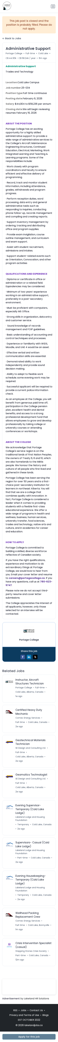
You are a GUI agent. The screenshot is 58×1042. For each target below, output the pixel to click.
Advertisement (11, 998)
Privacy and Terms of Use (24, 1015)
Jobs (23, 1010)
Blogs (45, 1015)
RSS (15, 1010)
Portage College (14, 53)
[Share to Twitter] (35, 657)
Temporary (23, 824)
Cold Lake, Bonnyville (38, 925)
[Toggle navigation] (53, 6)
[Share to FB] (23, 657)
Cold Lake (43, 53)
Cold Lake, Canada (37, 722)
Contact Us (36, 1010)
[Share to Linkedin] (29, 657)
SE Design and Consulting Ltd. (30, 747)
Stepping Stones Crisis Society (31, 951)
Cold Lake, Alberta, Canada (29, 691)
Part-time (22, 857)
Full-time (30, 53)
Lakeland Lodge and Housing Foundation (30, 818)
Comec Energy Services (27, 717)
